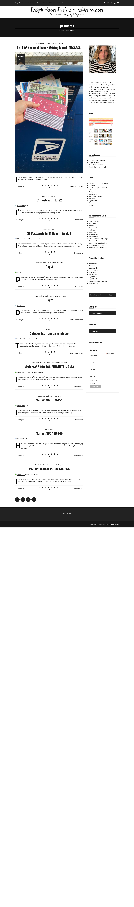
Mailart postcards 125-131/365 (49, 468)
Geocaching (93, 270)
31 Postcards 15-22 (49, 200)
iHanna (91, 226)
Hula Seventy (93, 223)
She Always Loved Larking (98, 243)
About (45, 3)
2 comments (78, 253)
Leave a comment (76, 186)
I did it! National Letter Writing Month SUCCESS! (49, 47)
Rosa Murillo (93, 241)
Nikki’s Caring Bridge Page (98, 239)
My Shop (92, 198)
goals (53, 44)
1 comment (79, 220)
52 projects (93, 264)
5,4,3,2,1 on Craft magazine (98, 183)
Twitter (91, 205)
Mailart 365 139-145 (49, 433)
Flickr (91, 192)
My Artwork (52, 196)
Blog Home (19, 3)
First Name (93, 362)
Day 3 (49, 266)
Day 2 (49, 299)
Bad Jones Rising (95, 221)
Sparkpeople (93, 283)
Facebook (92, 190)
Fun (36, 44)
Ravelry (91, 203)
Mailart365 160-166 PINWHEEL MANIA (49, 366)
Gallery (52, 3)
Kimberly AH (93, 234)
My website (93, 201)
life (56, 44)
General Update (44, 44)
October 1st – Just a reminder (49, 333)
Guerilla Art (93, 272)
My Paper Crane (95, 237)
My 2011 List (93, 279)
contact (60, 3)
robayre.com (30, 3)
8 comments (78, 488)
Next (33, 499)
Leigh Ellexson (94, 163)
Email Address (94, 356)
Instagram (93, 194)
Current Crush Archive (97, 160)
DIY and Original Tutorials (98, 188)
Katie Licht (93, 230)
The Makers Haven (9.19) (98, 167)
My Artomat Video (95, 196)
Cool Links (35, 363)
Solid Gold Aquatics (96, 165)
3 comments (78, 455)
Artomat (92, 185)
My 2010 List (93, 277)
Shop (39, 3)
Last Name (93, 369)
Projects (63, 296)
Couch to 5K (93, 268)
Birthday (92, 376)
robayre (21, 186)
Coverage (41, 396)
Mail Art (61, 44)
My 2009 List (93, 275)
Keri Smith (92, 232)
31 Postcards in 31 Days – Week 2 (49, 233)
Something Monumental (97, 247)
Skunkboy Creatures (96, 245)
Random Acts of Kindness (98, 281)
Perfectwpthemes (112, 524)
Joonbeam (93, 228)
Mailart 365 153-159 (49, 399)
